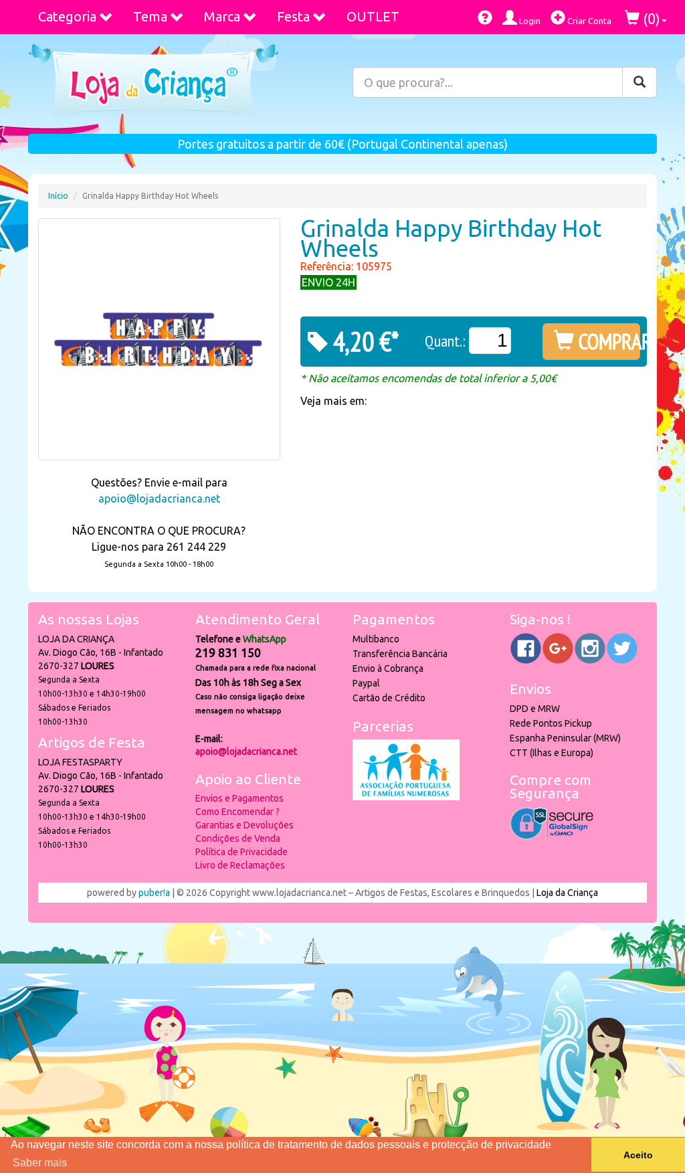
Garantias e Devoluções (244, 825)
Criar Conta (588, 20)
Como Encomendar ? (237, 811)
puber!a (154, 892)
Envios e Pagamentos (239, 798)
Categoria (67, 16)
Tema (150, 16)
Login (529, 20)
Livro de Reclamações (240, 865)
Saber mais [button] (40, 1162)
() (650, 18)
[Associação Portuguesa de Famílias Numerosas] (406, 797)
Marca (222, 16)
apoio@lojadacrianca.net (159, 498)
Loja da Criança (567, 892)
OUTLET (373, 16)
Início (58, 195)
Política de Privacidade (241, 851)
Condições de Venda (237, 838)
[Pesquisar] (639, 82)
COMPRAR (607, 341)
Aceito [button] (638, 1155)
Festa (293, 16)
